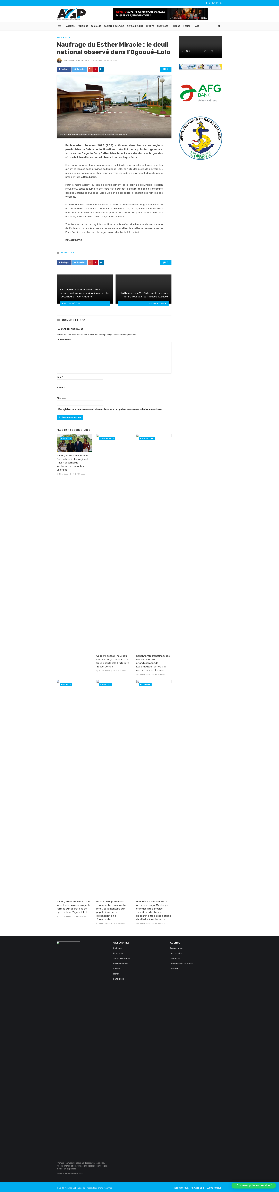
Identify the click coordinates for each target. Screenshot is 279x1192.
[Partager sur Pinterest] (95, 69)
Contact (174, 969)
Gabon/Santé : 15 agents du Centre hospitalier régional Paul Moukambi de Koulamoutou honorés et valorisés (73, 462)
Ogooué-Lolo (63, 38)
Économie (96, 26)
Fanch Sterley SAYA (76, 61)
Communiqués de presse (181, 963)
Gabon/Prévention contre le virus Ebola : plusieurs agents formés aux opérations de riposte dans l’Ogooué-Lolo (74, 907)
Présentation (176, 948)
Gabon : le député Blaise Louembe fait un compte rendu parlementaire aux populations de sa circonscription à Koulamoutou (111, 910)
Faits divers (118, 979)
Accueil (70, 26)
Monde (176, 26)
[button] (253, 1186)
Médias (186, 26)
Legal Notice (213, 1188)
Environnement (135, 26)
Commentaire (64, 339)
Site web (61, 398)
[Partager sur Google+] (90, 69)
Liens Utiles (175, 958)
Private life (197, 1188)
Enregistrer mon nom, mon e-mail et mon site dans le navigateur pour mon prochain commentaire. (110, 409)
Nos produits (176, 953)
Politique (82, 26)
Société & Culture (114, 26)
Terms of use (181, 1188)
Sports (150, 26)
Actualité (66, 438)
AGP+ (198, 26)
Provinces (162, 26)
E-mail (61, 387)
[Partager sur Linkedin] (101, 69)
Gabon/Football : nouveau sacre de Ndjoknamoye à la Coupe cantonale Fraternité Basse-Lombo (112, 661)
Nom (60, 377)
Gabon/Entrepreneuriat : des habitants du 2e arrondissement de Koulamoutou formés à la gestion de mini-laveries (153, 663)
